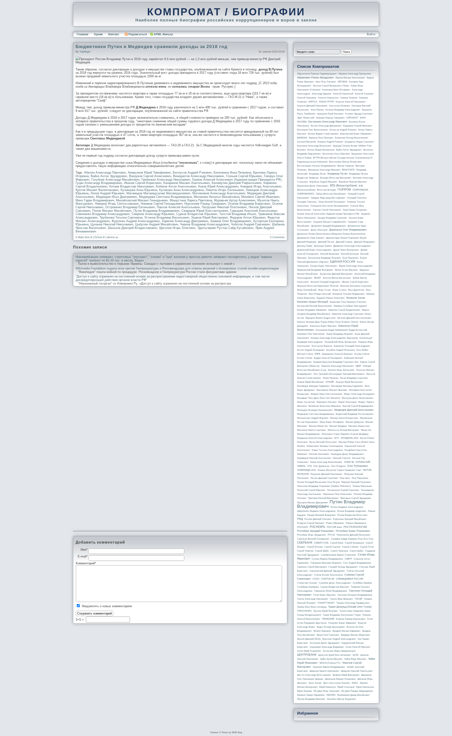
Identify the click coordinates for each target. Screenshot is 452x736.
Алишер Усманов (348, 98)
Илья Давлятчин (356, 290)
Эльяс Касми (314, 683)
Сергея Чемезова (339, 551)
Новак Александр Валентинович (326, 462)
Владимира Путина (358, 174)
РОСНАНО (302, 527)
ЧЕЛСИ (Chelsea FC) (329, 663)
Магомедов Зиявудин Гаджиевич (313, 386)
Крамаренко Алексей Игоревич (337, 354)
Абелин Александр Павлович (105, 172)
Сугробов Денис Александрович (335, 583)
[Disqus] (180, 350)
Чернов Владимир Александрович (204, 224)
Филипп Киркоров (322, 631)
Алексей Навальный (343, 94)
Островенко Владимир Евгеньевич (130, 207)
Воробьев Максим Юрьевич (353, 182)
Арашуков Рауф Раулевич (330, 114)
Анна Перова (317, 110)
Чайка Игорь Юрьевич (355, 659)
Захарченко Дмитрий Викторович (336, 274)
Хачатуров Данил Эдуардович (325, 643)
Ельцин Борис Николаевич (323, 266)
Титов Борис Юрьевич (324, 595)
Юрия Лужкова (304, 691)
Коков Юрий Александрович (218, 186)
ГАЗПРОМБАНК (360, 190)
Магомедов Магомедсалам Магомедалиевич (158, 193)
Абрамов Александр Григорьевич (354, 74)
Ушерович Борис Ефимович (342, 623)
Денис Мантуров (319, 230)
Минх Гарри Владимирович (95, 200)
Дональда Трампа (323, 246)
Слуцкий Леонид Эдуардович (343, 567)
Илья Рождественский (320, 294)
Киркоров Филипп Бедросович (321, 318)
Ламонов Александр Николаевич (337, 366)
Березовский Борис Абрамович (355, 134)
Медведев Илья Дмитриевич (116, 197)
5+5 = (80, 619)
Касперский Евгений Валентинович (314, 306)
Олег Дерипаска (321, 466)
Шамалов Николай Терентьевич (357, 671)
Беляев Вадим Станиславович (323, 134)
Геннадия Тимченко (307, 202)
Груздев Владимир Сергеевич (332, 218)
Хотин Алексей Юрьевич (358, 647)
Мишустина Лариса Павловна (191, 200)
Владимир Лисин (317, 174)
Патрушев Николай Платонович (224, 207)
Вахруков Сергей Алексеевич (150, 176)
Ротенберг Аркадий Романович (315, 530)
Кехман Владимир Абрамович (312, 310)
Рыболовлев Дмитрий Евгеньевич (353, 535)
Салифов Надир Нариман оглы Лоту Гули (352, 539)
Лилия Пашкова (330, 378)
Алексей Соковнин (364, 94)
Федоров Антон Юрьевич (248, 217)
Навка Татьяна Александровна (327, 450)
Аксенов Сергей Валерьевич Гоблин (331, 86)
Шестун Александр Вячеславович (314, 675)
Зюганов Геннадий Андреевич (325, 282)
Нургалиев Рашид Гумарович (205, 203)
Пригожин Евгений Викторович (323, 498)
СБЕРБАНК (304, 542)
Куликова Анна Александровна (181, 190)
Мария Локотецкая (347, 402)
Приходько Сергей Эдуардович (355, 498)
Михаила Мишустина (359, 426)
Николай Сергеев (341, 458)
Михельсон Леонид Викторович (343, 430)
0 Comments (277, 237)
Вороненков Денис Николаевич (312, 186)
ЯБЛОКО (331, 695)
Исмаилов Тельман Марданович (348, 294)
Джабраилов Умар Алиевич (310, 238)
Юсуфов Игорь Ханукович (327, 691)
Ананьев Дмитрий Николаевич (312, 106)
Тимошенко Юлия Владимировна (330, 591)
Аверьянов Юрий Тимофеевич (149, 172)
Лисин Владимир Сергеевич (354, 378)
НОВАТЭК (349, 462)
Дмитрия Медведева (364, 242)
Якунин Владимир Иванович (311, 699)
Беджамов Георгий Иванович (357, 126)
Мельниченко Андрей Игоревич (312, 418)
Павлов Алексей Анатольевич (178, 207)
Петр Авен (345, 478)
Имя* (84, 549)
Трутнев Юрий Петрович (325, 611)
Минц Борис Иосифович (332, 422)
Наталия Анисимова (319, 454)
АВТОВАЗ (342, 82)
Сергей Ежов (336, 543)
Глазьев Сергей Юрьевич (244, 176)
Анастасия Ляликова (339, 106)
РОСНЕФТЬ (317, 527)
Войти (371, 34)
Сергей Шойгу (322, 551)
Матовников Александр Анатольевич (218, 193)
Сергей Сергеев (332, 547)
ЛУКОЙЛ (330, 382)
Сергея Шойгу (356, 551)
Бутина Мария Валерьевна (321, 150)
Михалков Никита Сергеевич (311, 430)
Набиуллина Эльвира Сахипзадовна (325, 446)
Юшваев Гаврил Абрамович (311, 695)
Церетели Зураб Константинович (334, 655)
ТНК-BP (358, 599)
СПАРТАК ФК (327, 579)
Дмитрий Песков (326, 242)
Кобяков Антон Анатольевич (176, 186)
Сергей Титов (367, 547)
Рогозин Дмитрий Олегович (317, 519)
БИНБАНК (302, 138)
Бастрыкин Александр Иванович (327, 121)
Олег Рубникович (357, 465)
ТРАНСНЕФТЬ (304, 611)
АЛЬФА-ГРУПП (326, 102)
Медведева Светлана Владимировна (165, 197)
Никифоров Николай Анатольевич (314, 458)
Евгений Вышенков (329, 254)
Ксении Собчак (361, 354)
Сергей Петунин (315, 547)
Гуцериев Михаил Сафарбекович (329, 222)
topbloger (85, 51)
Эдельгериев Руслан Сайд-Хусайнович (225, 228)
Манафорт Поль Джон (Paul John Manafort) (318, 398)
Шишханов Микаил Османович (340, 679)
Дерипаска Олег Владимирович (348, 229)
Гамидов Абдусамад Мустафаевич (328, 198)
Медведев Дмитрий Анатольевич (354, 409)
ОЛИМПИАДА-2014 (306, 470)
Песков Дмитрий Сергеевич (324, 478)
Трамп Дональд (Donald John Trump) (350, 606)
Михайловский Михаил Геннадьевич (142, 200)
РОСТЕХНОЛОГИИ (355, 526)
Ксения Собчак (304, 358)
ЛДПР (358, 366)
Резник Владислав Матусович (352, 515)
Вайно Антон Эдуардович (109, 176)
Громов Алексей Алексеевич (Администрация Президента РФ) (236, 179)
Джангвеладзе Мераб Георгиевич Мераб (346, 238)
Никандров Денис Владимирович (347, 454)
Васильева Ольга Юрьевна (336, 154)
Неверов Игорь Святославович (117, 203)
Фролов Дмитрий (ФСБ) (309, 639)
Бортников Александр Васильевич (314, 146)
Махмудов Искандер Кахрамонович (315, 410)
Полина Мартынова (362, 486)
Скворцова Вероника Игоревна (326, 563)
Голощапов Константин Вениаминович (330, 206)
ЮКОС (355, 683)
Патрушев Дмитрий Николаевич (326, 474)
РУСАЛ (331, 535)
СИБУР (348, 559)
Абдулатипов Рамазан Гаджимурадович (317, 74)
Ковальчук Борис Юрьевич (323, 326)
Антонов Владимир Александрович (342, 110)
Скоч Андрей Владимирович (357, 563)
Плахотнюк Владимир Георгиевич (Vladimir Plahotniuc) (324, 486)
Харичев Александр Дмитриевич (185, 221)
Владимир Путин (337, 173)
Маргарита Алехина (326, 402)
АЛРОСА (312, 102)
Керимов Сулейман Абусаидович (350, 306)
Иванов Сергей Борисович (142, 183)
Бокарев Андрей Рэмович (330, 142)
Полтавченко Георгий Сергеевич (343, 490)
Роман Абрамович (335, 523)
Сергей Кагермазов (354, 543)
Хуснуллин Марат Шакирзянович (339, 651)
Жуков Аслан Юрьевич (346, 270)
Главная (82, 34)
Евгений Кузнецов (350, 254)
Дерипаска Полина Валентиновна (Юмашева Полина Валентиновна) (331, 234)
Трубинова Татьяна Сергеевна (121, 217)
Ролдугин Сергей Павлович (310, 523)
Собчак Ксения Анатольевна (328, 575)
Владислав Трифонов (308, 178)
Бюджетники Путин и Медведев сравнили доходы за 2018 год (151, 46)
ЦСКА (356, 655)
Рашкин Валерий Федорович (321, 515)
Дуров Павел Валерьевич (346, 250)
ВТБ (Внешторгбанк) (343, 185)
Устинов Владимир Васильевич (166, 217)
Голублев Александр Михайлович (115, 179)
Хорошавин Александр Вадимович (327, 647)
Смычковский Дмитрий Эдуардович (327, 571)
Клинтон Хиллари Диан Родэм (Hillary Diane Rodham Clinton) (327, 322)
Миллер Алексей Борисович (344, 418)
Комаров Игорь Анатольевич (260, 186)
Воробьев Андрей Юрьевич (323, 182)
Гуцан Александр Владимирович (99, 183)
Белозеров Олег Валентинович (312, 130)
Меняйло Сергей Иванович (260, 197)
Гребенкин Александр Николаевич (165, 179)
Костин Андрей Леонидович (311, 350)
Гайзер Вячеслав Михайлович (331, 194)
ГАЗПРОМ (344, 189)
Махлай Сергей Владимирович (358, 406)
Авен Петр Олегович (325, 82)
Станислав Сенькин (307, 583)
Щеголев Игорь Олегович (177, 228)
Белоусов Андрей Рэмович (192, 172)
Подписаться (137, 34)
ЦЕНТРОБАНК (306, 654)
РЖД (300, 518)
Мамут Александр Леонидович (359, 394)
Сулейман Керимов (362, 583)
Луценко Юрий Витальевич (349, 382)
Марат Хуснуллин (306, 402)
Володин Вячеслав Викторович (335, 178)
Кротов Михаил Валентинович (97, 190)
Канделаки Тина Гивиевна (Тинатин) (348, 302)
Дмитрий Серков (344, 242)
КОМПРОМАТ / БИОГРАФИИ (226, 11)
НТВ (309, 466)
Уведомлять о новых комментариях (107, 606)
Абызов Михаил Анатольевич (350, 78)
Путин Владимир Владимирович (156, 210)
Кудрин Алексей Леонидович (328, 358)
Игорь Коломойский (306, 290)
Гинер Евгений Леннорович (331, 202)
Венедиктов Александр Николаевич (198, 176)
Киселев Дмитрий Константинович (354, 318)
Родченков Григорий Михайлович (349, 519)
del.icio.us (112, 237)
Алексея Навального (328, 98)
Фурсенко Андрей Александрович (136, 221)
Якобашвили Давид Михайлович (353, 695)
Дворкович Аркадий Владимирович (328, 226)
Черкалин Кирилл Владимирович (329, 667)
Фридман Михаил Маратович (355, 635)
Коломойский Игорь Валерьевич (341, 342)
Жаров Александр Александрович (356, 266)
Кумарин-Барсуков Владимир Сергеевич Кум (335, 362)
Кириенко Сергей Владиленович (344, 310)
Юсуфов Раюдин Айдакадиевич (357, 691)
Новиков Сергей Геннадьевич (161, 203)
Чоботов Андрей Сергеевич (250, 224)
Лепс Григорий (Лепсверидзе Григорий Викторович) (338, 374)
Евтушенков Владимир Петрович (324, 258)
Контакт (113, 34)
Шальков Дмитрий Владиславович (132, 228)
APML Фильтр (163, 34)
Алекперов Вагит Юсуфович (336, 90)
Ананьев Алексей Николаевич (350, 102)
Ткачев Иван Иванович (341, 599)
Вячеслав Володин (326, 190)
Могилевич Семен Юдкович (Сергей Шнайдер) (345, 434)
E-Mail (79, 237)
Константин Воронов (322, 346)
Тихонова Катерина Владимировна (354, 595)
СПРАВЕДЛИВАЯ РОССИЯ (349, 579)
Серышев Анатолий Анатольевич (253, 210)
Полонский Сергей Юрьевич (311, 490)
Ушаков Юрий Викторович (209, 217)
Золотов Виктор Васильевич (337, 278)
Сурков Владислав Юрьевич (196, 214)
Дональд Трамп (304, 246)
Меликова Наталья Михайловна (216, 197)
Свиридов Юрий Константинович (205, 210)
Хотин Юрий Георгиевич (309, 651)
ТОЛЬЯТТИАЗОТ (326, 603)
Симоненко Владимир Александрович (103, 214)
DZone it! (99, 237)
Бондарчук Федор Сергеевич (359, 142)
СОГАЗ (315, 579)
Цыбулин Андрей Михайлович (156, 224)
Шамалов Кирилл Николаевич (324, 671)
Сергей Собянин (350, 547)
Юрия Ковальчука (365, 687)
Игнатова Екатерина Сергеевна (355, 286)
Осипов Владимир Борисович (249, 203)
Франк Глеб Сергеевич (328, 635)
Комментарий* (82, 563)
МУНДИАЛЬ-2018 (349, 438)
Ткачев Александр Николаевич (312, 599)
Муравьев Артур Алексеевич (234, 200)
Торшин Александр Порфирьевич (353, 603)
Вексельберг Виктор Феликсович (345, 162)
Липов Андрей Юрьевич (107, 193)
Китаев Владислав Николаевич (131, 186)
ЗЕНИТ (317, 278)
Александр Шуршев (321, 94)
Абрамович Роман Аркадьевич (315, 77)
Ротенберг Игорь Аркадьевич (311, 535)
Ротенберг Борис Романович (353, 530)
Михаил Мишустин (318, 426)
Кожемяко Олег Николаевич (311, 334)
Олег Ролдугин (338, 466)
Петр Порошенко (360, 478)
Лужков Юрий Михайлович (310, 382)
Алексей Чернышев (306, 98)
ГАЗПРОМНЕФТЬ (305, 194)
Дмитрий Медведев (306, 242)
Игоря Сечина (339, 290)
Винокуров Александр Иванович (324, 170)
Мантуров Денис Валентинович (357, 398)
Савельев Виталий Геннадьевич (313, 539)
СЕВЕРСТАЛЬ (321, 543)
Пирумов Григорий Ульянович (356, 482)
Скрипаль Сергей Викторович (312, 567)
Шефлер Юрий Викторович (346, 675)
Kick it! (88, 237)
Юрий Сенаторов (346, 687)
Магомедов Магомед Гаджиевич (347, 386)
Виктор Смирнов (345, 166)
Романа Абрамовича (356, 523)
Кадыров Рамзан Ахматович (331, 298)
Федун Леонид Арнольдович (331, 627)
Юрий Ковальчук (327, 687)
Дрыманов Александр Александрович (352, 246)
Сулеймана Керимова (308, 587)
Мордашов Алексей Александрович (315, 438)
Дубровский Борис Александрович (314, 250)
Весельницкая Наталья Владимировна (316, 166)
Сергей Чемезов (305, 551)
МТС (336, 438)
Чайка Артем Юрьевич (331, 659)
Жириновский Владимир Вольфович (315, 270)
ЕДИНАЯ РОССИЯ (342, 261)
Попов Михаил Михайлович (112, 210)
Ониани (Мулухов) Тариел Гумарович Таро (339, 470)
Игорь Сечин (324, 290)
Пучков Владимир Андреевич (351, 511)
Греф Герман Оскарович (355, 210)
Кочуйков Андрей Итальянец (340, 350)
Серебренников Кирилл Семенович (338, 555)
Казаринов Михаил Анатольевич (186, 183)
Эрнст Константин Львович (336, 683)
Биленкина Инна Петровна (232, 172)
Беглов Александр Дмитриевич (326, 126)
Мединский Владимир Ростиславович (354, 414)
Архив (98, 34)
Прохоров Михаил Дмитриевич (312, 502)
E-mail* (83, 556)
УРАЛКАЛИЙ (328, 619)
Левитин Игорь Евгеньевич (225, 190)
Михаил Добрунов (355, 422)
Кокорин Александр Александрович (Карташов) (334, 338)
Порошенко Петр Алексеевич (337, 494)
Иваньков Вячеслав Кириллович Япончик (318, 286)
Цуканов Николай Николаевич (111, 224)
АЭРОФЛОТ (352, 118)
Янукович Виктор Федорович (341, 699)
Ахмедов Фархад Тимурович (330, 118)
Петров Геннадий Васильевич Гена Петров (318, 482)
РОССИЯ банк (334, 527)
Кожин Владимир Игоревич (340, 334)
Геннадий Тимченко (357, 198)
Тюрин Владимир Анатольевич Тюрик (342, 615)
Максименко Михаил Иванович (331, 390)
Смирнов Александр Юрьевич (153, 214)
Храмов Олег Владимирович (230, 221)
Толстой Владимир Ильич (237, 214)
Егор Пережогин (350, 258)
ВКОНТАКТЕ (348, 170)
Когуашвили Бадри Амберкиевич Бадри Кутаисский (341, 330)
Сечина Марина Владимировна (327, 559)
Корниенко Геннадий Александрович (352, 346)
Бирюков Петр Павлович (321, 138)
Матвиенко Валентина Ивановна (324, 406)
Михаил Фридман (338, 426)
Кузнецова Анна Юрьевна (139, 190)
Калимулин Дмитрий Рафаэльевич (237, 183)
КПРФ (317, 354)
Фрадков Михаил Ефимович (346, 631)
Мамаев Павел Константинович (326, 394)
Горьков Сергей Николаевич (327, 210)
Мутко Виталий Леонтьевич (323, 442)
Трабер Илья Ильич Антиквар (312, 607)
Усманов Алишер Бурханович (350, 619)
